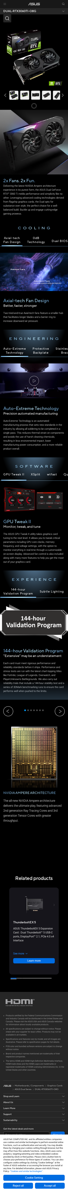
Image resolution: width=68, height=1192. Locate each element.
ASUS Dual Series (23, 1089)
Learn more (34, 960)
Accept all (50, 1185)
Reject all (18, 1185)
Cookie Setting (34, 1177)
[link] (34, 4)
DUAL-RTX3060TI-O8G (19, 11)
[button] (4, 3)
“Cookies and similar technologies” (26, 1171)
